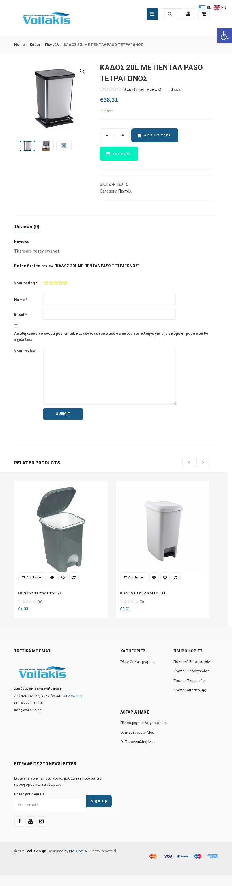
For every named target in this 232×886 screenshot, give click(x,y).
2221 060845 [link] (34, 703)
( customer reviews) (141, 89)
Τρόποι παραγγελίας (191, 671)
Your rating (25, 283)
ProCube (76, 851)
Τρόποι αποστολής (189, 690)
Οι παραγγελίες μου (138, 742)
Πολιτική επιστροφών (192, 661)
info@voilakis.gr (27, 710)
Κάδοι (35, 44)
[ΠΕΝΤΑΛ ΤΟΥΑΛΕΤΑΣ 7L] (61, 529)
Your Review (25, 351)
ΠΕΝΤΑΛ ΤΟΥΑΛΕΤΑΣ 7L (40, 593)
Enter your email (29, 794)
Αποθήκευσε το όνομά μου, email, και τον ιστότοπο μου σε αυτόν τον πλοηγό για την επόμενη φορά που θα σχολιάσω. (111, 336)
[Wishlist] (63, 577)
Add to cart (157, 135)
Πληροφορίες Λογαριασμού (144, 723)
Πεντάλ (52, 44)
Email (20, 314)
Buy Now (122, 153)
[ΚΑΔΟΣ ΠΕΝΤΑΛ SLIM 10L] (162, 529)
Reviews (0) (27, 227)
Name (20, 300)
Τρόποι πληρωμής (189, 680)
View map (76, 696)
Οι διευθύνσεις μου (137, 732)
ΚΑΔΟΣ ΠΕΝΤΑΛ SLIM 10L (143, 593)
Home (19, 44)
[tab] (27, 228)
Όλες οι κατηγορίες (137, 661)
